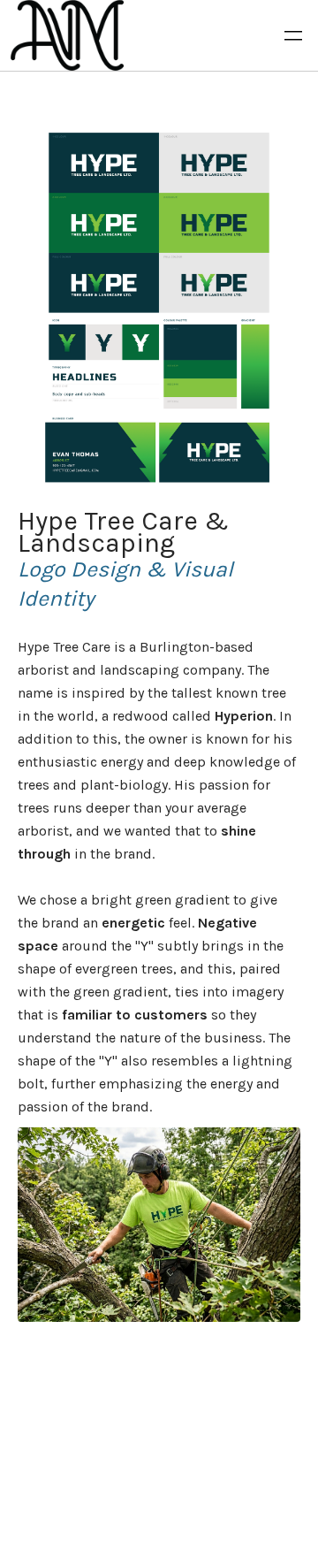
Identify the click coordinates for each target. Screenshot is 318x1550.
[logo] (67, 35)
